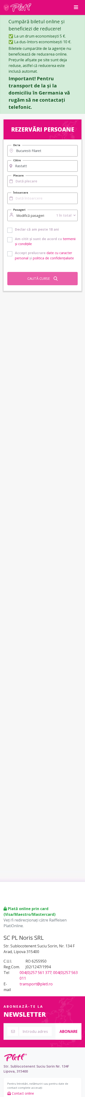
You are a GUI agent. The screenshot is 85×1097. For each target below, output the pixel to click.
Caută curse (38, 278)
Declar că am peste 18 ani (37, 229)
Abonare (68, 1031)
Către (17, 160)
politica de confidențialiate (53, 258)
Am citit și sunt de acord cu (45, 241)
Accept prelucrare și (44, 255)
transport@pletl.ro (36, 984)
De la (16, 145)
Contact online (22, 1093)
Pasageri (19, 209)
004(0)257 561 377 (35, 972)
